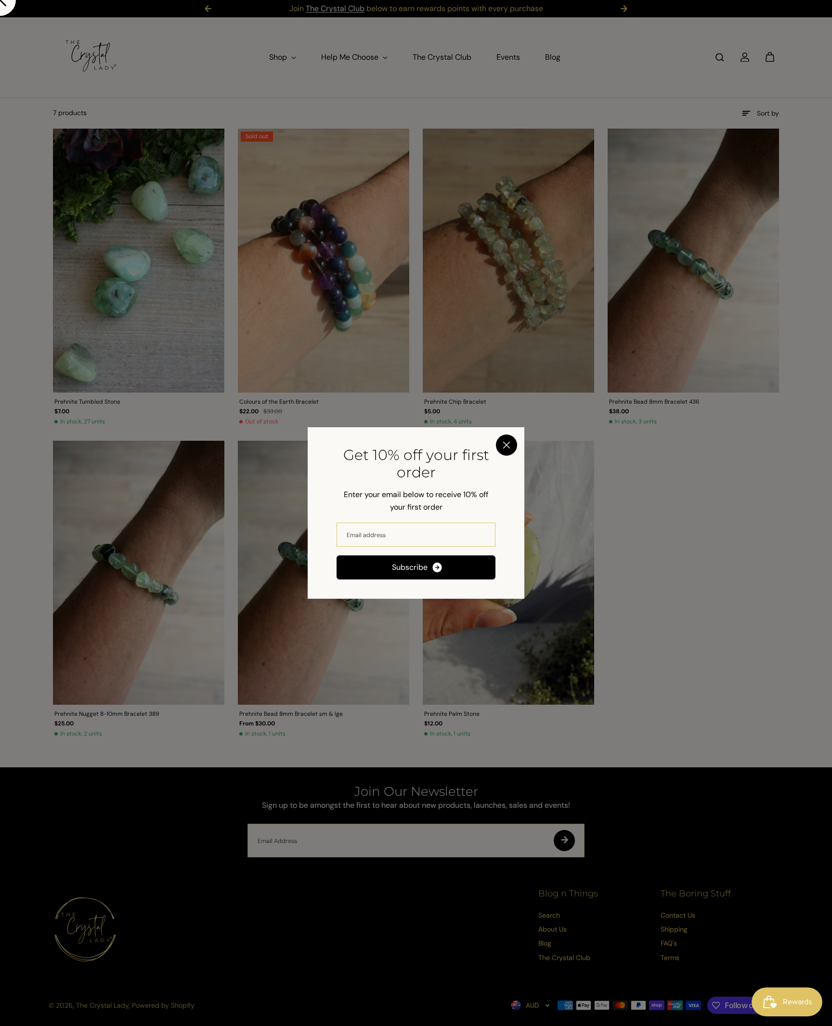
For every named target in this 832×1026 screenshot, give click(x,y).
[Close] (506, 445)
